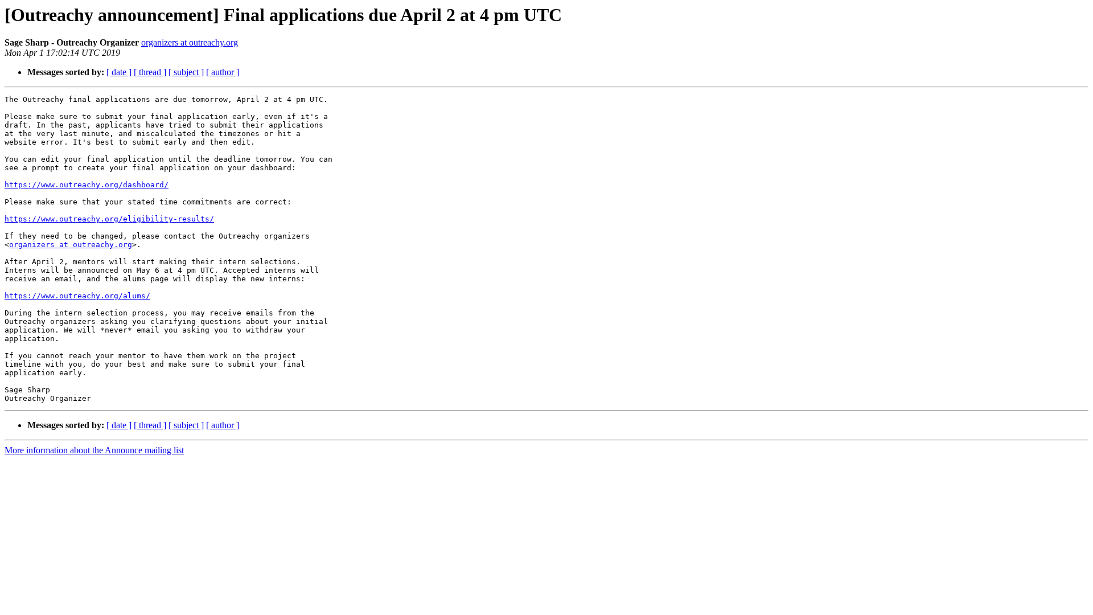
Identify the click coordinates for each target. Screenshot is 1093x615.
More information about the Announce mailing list (94, 450)
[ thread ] (150, 72)
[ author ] (222, 72)
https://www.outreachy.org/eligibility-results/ (109, 219)
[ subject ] (186, 72)
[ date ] (119, 72)
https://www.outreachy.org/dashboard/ (87, 185)
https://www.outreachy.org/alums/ (77, 296)
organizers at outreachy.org (189, 42)
